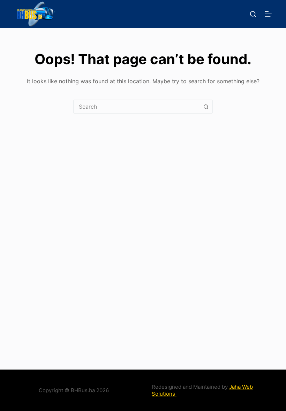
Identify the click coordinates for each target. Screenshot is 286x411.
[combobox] (136, 107)
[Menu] (268, 13)
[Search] (253, 14)
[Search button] (205, 106)
